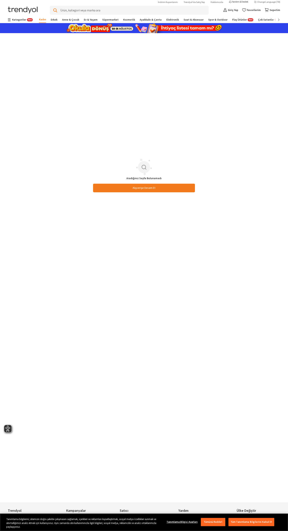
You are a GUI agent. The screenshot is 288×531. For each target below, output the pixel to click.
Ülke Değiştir (246, 510)
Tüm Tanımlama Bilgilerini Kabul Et (251, 522)
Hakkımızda (217, 2)
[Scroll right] (276, 20)
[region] (144, 522)
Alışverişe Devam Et (144, 188)
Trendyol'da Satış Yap (194, 2)
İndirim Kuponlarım (168, 2)
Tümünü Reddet (213, 522)
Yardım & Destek (240, 2)
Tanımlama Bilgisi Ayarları (182, 522)
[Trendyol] (23, 10)
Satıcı (124, 510)
